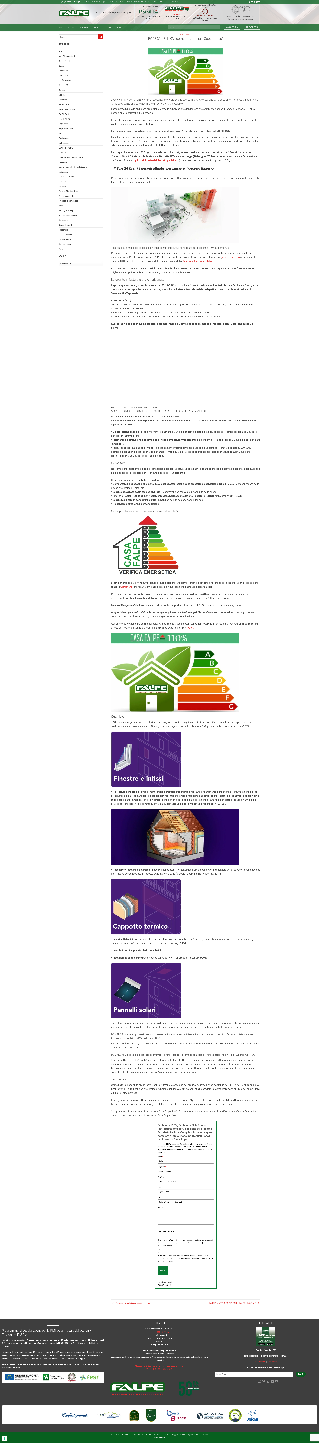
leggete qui (228, 257)
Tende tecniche (65, 234)
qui (238, 257)
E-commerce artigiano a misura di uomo (132, 1303)
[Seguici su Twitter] (252, 2)
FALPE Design (65, 114)
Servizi (96, 27)
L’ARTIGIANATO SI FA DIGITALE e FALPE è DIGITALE (232, 1303)
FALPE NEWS (64, 119)
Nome (160, 1156)
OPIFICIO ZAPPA (66, 177)
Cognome (162, 1167)
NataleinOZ (63, 172)
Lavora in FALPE (66, 148)
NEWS (119, 27)
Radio (61, 206)
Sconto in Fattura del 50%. (197, 261)
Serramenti (63, 220)
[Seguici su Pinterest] (254, 2)
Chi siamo (70, 27)
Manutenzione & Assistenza (71, 157)
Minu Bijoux (63, 162)
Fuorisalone (64, 138)
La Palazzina (64, 143)
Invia (162, 1270)
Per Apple (272, 1362)
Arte (60, 51)
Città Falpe (63, 75)
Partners (62, 186)
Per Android (260, 1362)
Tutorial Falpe (65, 239)
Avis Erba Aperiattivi (67, 56)
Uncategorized (65, 244)
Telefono (162, 1177)
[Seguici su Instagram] (249, 2)
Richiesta (161, 1207)
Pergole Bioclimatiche (68, 191)
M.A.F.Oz (62, 152)
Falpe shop (63, 124)
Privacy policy (159, 1437)
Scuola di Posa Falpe (68, 215)
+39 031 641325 (161, 1332)
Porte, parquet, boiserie (69, 196)
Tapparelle (63, 230)
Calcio (61, 66)
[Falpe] (74, 14)
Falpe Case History (67, 109)
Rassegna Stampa (66, 210)
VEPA (61, 249)
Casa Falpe (63, 71)
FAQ (60, 133)
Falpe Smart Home (67, 128)
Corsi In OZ (63, 85)
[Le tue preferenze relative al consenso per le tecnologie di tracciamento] (4, 1438)
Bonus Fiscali (64, 61)
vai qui (191, 627)
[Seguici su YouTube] (259, 2)
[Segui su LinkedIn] (257, 2)
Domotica (63, 100)
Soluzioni (108, 27)
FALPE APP (64, 104)
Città (160, 1197)
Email (160, 1187)
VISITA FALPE (83, 27)
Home (61, 27)
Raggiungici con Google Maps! (69, 2)
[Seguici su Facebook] (247, 2)
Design (62, 95)
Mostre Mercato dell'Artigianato (73, 167)
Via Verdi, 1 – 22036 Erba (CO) (159, 1369)
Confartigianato (65, 80)
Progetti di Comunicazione (70, 201)
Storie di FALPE (65, 225)
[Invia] (218, 27)
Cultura (62, 90)
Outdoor (62, 181)
